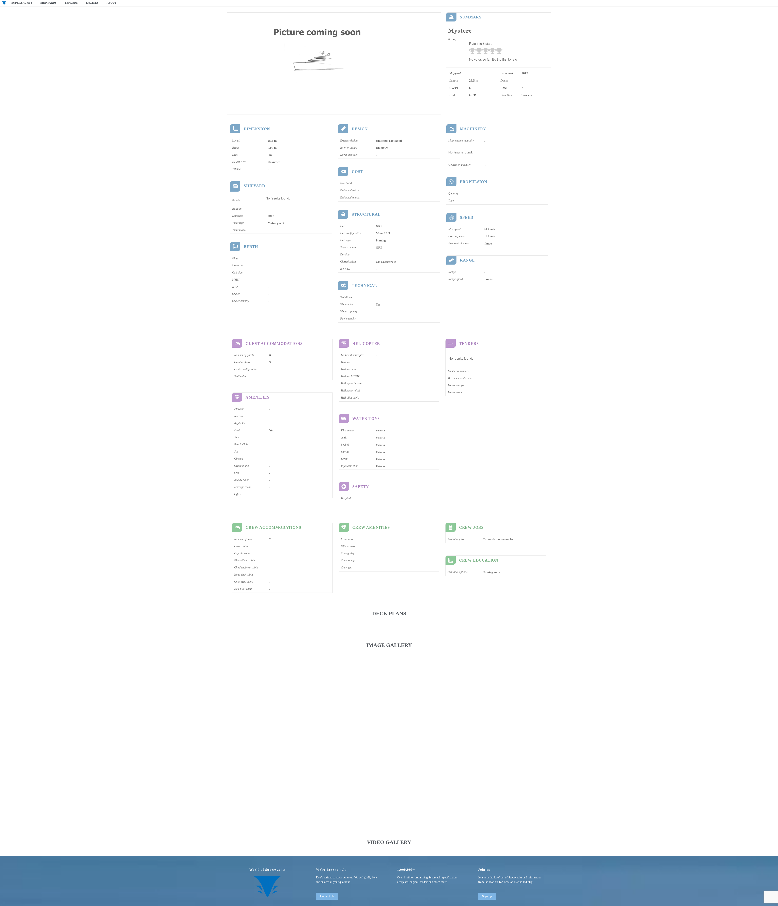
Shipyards (48, 2)
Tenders (71, 2)
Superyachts (21, 2)
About (111, 2)
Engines (92, 2)
